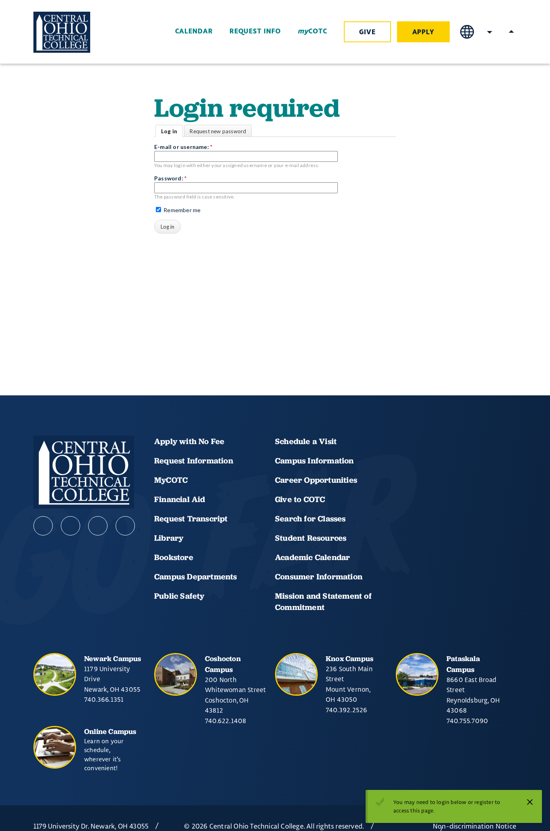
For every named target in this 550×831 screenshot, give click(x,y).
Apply (423, 32)
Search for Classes (310, 518)
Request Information (193, 460)
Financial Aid (179, 499)
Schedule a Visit (306, 441)
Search (489, 32)
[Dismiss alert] (530, 802)
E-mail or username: (183, 146)
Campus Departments (195, 576)
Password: (170, 178)
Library (168, 538)
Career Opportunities (316, 480)
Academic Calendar (313, 557)
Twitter (125, 525)
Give (367, 32)
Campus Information (314, 460)
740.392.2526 (346, 710)
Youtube (70, 525)
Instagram (98, 525)
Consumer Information (318, 576)
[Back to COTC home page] (78, 32)
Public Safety (179, 596)
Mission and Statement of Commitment (323, 601)
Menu (511, 32)
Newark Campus (112, 658)
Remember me (181, 210)
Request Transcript (191, 518)
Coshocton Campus (223, 664)
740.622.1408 (225, 721)
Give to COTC (300, 499)
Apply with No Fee (189, 441)
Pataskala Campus (463, 664)
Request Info (255, 31)
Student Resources (310, 538)
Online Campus (110, 731)
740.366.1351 (104, 699)
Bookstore (173, 557)
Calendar (194, 31)
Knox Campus (349, 658)
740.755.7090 (467, 721)
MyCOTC (171, 480)
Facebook (43, 525)
